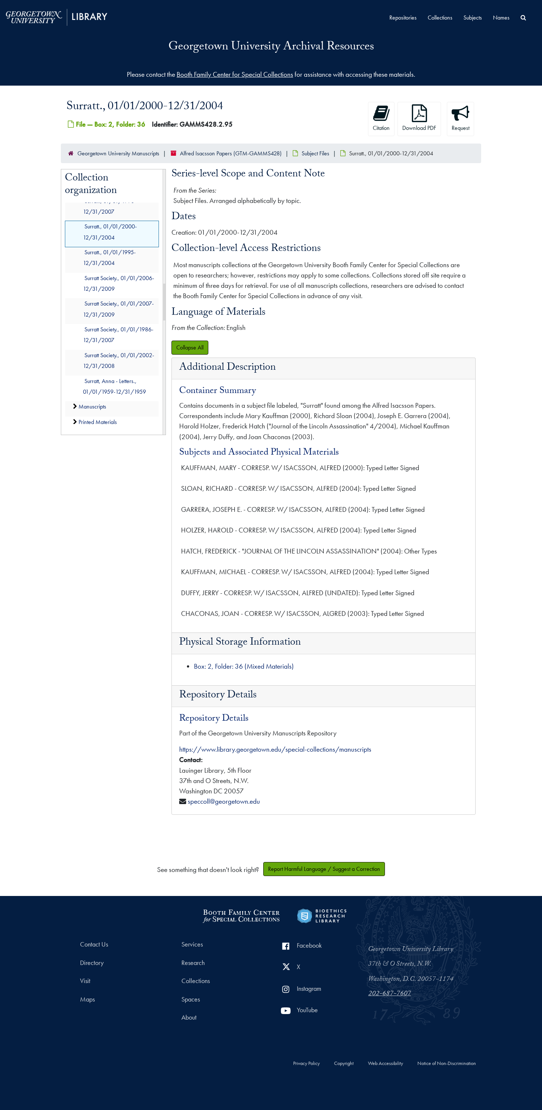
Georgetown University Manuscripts (118, 153)
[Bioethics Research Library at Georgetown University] (322, 915)
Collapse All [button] (190, 347)
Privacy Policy (306, 1063)
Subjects (472, 17)
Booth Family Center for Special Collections (235, 74)
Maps (87, 999)
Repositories (403, 17)
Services (192, 944)
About (189, 1017)
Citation (381, 128)
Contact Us (94, 944)
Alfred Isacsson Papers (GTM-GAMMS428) (231, 153)
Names (501, 17)
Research (193, 963)
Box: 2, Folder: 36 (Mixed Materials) (244, 666)
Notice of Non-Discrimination (446, 1063)
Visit (85, 981)
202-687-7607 (389, 994)
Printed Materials (98, 422)
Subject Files (315, 153)
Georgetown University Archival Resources (271, 48)
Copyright (344, 1063)
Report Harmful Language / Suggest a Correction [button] (324, 869)
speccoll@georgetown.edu (224, 801)
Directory (92, 963)
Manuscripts (92, 406)
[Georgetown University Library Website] (56, 16)
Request (460, 128)
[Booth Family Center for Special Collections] (241, 915)
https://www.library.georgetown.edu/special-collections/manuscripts (275, 749)
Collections (440, 17)
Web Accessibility (385, 1063)
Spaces (190, 999)
